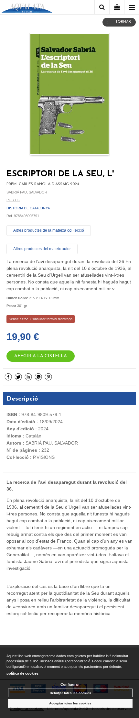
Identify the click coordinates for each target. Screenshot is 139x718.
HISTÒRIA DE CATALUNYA (28, 208)
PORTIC (13, 200)
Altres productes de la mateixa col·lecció (48, 230)
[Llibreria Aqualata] (27, 8)
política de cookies (22, 673)
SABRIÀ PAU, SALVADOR (26, 192)
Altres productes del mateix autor (42, 249)
